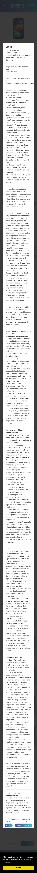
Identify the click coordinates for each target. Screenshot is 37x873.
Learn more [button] (8, 862)
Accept (9, 825)
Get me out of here (23, 825)
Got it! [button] (18, 867)
